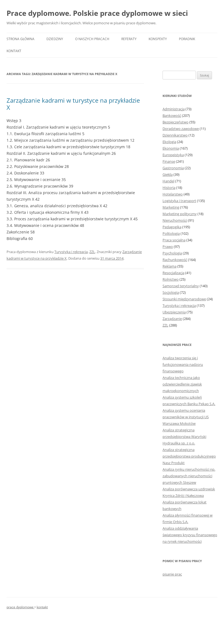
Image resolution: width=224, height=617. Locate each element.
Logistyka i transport (179, 200)
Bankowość (172, 115)
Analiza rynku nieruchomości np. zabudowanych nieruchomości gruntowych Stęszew (189, 476)
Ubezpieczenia (174, 312)
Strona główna (20, 39)
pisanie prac (172, 574)
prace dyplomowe (20, 607)
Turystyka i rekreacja (71, 251)
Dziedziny (54, 39)
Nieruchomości (175, 220)
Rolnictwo (171, 279)
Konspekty (158, 39)
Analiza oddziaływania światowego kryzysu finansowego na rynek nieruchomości (190, 535)
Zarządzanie (172, 318)
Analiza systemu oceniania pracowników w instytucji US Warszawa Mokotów (186, 417)
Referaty (129, 39)
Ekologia (169, 141)
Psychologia (172, 253)
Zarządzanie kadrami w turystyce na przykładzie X (73, 103)
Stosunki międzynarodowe (184, 298)
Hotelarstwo (173, 194)
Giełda (168, 174)
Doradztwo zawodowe (181, 128)
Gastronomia (173, 167)
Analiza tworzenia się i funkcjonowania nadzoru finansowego (183, 364)
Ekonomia (171, 148)
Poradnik (187, 39)
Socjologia (171, 292)
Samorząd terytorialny (181, 285)
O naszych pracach (92, 39)
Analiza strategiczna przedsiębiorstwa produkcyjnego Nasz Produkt (189, 456)
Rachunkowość (175, 259)
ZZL (92, 251)
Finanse (169, 161)
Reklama (169, 266)
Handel (168, 181)
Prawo (168, 246)
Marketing (171, 207)
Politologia (171, 233)
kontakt (42, 607)
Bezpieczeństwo (175, 122)
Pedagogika (172, 226)
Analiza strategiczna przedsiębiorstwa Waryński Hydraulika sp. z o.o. (184, 437)
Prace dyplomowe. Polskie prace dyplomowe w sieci (97, 13)
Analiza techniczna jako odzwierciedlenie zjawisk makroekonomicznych (182, 384)
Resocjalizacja (173, 272)
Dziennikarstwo (175, 135)
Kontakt (14, 51)
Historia (169, 187)
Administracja (174, 108)
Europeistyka (173, 154)
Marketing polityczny (180, 213)
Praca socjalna (174, 240)
